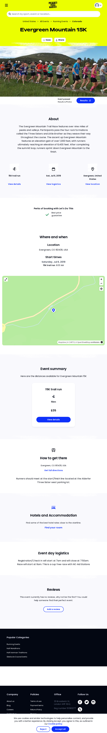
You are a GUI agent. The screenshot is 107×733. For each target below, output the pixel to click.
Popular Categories (18, 637)
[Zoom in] (101, 279)
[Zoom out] (101, 283)
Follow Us (83, 694)
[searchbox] (53, 14)
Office (57, 694)
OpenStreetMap (83, 342)
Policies (34, 694)
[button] (53, 310)
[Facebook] (81, 705)
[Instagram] (94, 705)
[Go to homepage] (53, 5)
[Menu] (20, 5)
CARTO (72, 342)
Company (12, 694)
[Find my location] (101, 289)
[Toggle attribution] (101, 342)
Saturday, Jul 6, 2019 (53, 261)
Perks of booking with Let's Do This (53, 208)
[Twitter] (87, 705)
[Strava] (81, 712)
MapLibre (62, 342)
